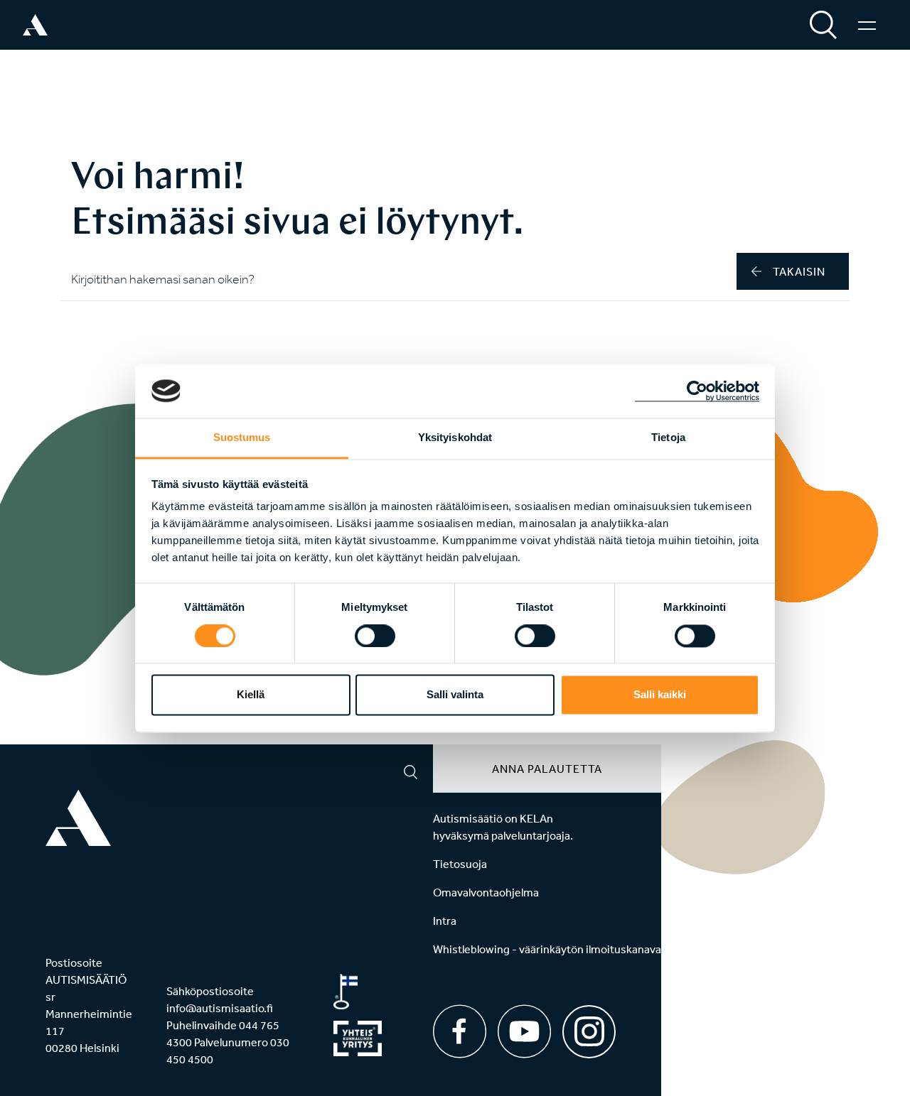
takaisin (799, 271)
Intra (444, 920)
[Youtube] (524, 1031)
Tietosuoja (460, 864)
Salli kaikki (659, 695)
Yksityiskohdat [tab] (455, 438)
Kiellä (250, 695)
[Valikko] (867, 25)
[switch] (375, 635)
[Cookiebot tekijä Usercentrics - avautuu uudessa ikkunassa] (697, 390)
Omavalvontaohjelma (486, 892)
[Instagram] (589, 1026)
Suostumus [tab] (242, 438)
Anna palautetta (547, 768)
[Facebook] (459, 1031)
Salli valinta (455, 695)
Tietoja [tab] (668, 438)
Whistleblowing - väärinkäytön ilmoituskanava (547, 949)
